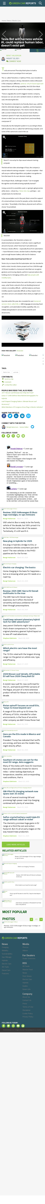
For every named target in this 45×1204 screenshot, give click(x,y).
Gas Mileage (6, 957)
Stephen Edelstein (10, 638)
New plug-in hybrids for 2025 (17, 541)
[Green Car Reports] (22, 3)
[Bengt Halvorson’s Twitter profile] (31, 427)
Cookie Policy (27, 1013)
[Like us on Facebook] (3, 436)
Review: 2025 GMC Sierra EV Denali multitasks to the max (20, 592)
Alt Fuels (5, 967)
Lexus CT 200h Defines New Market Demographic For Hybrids (20, 397)
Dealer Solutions (28, 958)
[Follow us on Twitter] (8, 436)
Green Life (26, 989)
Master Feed (27, 969)
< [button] (31, 919)
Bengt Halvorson (13, 55)
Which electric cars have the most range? (20, 649)
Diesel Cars (6, 970)
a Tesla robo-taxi (24, 190)
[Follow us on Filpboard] (23, 436)
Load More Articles (16, 844)
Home (4, 20)
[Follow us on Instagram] (13, 436)
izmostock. (39, 1030)
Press (24, 1003)
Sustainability (7, 953)
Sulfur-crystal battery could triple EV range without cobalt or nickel (21, 818)
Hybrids (5, 960)
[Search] (40, 3)
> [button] (41, 919)
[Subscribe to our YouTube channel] (18, 436)
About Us (26, 997)
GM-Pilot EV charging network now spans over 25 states (20, 792)
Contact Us (26, 1000)
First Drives (27, 976)
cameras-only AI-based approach (31, 83)
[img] (4, 416)
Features (5, 973)
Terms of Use (27, 1007)
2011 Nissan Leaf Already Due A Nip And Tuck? (18, 392)
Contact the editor (10, 384)
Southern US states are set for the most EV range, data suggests (20, 761)
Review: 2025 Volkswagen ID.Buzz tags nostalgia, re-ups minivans (20, 513)
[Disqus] (22, 473)
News (9, 20)
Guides (25, 986)
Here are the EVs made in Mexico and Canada (21, 735)
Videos (25, 950)
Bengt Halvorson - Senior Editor (18, 427)
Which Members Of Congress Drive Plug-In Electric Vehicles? (22, 407)
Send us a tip (8, 379)
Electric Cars (16, 20)
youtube (16, 372)
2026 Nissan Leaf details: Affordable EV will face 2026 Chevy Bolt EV (21, 675)
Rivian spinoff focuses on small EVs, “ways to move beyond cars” (21, 706)
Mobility (5, 950)
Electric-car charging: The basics (19, 567)
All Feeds (26, 966)
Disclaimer (26, 1010)
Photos (25, 947)
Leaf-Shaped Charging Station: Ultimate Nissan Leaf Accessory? (19, 403)
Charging (5, 947)
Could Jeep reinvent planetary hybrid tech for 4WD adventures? (21, 620)
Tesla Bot (20, 350)
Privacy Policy (27, 1016)
